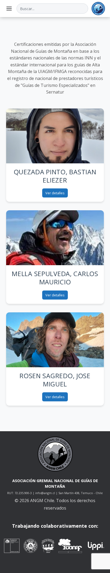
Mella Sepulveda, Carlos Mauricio (55, 277)
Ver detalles (55, 193)
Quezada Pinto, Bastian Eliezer (55, 175)
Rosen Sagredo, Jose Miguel (55, 379)
